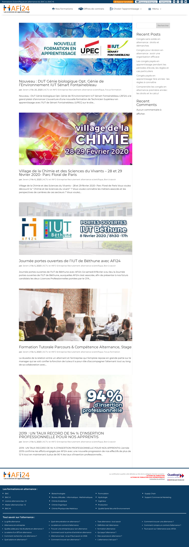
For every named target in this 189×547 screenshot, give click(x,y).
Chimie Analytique (59, 501)
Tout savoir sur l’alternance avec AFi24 (160, 529)
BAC (7, 493)
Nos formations (64, 9)
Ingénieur (102, 501)
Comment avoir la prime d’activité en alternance (71, 532)
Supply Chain (150, 493)
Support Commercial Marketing (158, 497)
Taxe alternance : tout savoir (109, 522)
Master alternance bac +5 (15, 505)
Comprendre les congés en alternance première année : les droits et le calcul (152, 90)
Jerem (26, 89)
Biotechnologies (58, 493)
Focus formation (113, 89)
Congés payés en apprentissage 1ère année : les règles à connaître (152, 79)
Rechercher (163, 25)
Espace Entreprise (147, 2)
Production (103, 505)
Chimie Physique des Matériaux (65, 508)
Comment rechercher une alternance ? (20, 536)
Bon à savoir (110, 179)
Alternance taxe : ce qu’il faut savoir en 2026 (69, 536)
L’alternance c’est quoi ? (107, 540)
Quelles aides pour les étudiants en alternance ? (24, 529)
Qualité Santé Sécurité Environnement (114, 508)
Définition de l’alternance (108, 525)
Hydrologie (102, 497)
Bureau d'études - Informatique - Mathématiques (72, 497)
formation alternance (106, 529)
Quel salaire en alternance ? (15, 540)
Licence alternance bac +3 (15, 501)
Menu (155, 9)
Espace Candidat (124, 2)
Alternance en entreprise (14, 525)
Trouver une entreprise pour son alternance (69, 529)
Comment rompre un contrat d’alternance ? (162, 525)
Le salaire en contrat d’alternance (65, 525)
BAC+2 (8, 497)
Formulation (103, 493)
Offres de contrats (94, 9)
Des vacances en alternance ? (110, 536)
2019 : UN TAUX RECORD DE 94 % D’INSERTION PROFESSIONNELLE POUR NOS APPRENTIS (61, 435)
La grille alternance (12, 522)
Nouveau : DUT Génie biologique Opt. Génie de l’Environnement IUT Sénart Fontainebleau (61, 83)
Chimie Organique (59, 505)
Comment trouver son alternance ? (66, 540)
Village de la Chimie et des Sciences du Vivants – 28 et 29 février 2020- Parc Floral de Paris (70, 173)
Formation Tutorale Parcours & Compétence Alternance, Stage (75, 347)
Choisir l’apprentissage (126, 9)
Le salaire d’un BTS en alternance (18, 532)
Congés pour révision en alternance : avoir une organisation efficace (149, 53)
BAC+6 (8, 508)
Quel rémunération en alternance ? (65, 522)
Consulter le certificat (157, 479)
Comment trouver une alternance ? (159, 522)
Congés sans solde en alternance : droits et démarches (148, 42)
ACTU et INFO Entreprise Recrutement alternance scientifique (74, 89)
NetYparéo (165, 2)
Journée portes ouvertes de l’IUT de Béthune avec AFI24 (70, 261)
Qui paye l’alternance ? (107, 532)
